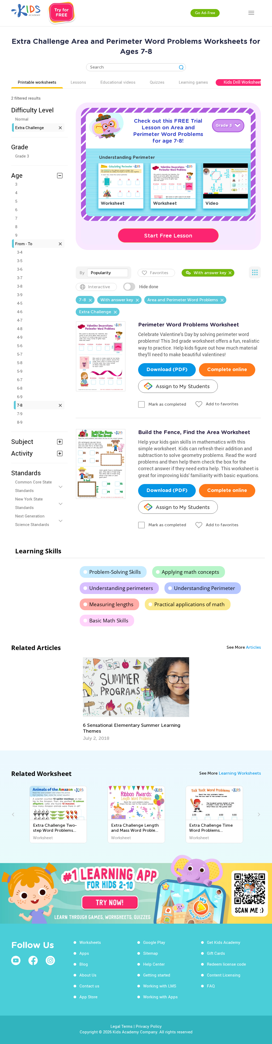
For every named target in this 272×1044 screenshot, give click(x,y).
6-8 (19, 388)
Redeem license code (226, 964)
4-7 (19, 320)
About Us (87, 975)
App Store (88, 996)
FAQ (211, 985)
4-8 (19, 328)
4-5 (19, 303)
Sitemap (150, 953)
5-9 (19, 371)
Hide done (148, 287)
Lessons (78, 82)
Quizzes (157, 82)
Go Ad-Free (205, 13)
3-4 (19, 252)
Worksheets (90, 942)
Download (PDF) (167, 369)
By (81, 272)
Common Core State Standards (33, 486)
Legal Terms (121, 1026)
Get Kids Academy (223, 942)
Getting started (156, 975)
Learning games (193, 82)
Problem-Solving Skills (115, 571)
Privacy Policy (149, 1026)
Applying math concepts (190, 571)
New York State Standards (29, 503)
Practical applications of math (189, 604)
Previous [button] (13, 814)
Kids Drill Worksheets (244, 82)
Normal (21, 119)
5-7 (19, 354)
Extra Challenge (29, 127)
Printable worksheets (37, 82)
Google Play (154, 942)
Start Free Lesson (168, 235)
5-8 (19, 362)
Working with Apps (160, 996)
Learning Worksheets (240, 773)
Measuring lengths (111, 604)
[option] (136, 699)
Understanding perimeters (121, 588)
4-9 (19, 337)
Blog (83, 964)
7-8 (19, 405)
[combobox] (107, 273)
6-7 (19, 379)
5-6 (19, 345)
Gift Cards (216, 953)
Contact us (89, 985)
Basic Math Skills (108, 620)
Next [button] (258, 814)
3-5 (19, 260)
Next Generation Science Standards (32, 520)
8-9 (19, 422)
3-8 (19, 286)
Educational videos (117, 82)
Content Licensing (223, 975)
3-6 (19, 269)
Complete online (227, 369)
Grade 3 (22, 156)
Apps (84, 953)
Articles (253, 647)
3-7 (19, 277)
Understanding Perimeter (204, 588)
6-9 (19, 396)
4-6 (19, 311)
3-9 (19, 294)
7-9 (19, 413)
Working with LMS (159, 985)
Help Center (154, 964)
